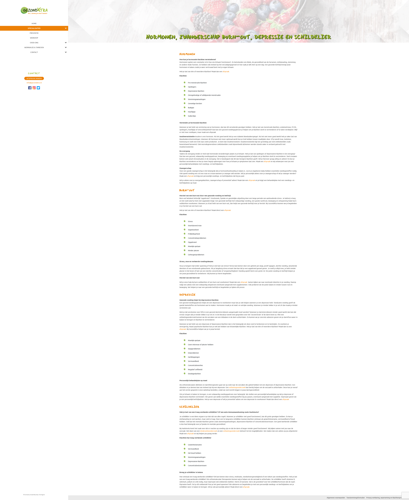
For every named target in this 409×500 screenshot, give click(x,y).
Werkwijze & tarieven (34, 47)
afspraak (226, 71)
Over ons (34, 43)
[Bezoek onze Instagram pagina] (34, 88)
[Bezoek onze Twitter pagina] (38, 88)
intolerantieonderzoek (208, 431)
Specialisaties (34, 28)
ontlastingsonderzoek (237, 387)
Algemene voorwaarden (336, 498)
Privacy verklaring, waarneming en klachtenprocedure (386, 498)
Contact (34, 52)
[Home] (34, 10)
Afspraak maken (34, 78)
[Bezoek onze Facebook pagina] (30, 88)
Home (34, 23)
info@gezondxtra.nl (34, 83)
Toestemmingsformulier (355, 498)
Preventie (34, 33)
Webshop (34, 38)
